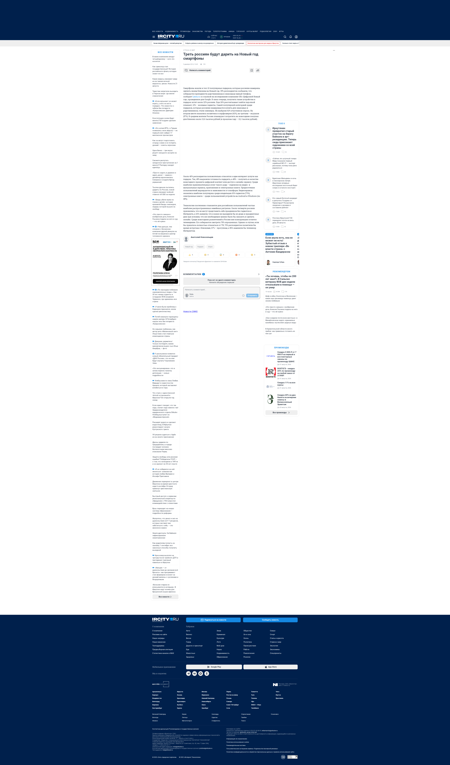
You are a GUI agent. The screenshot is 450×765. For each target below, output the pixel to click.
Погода (208, 31)
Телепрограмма (220, 31)
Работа (246, 649)
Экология (274, 646)
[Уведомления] (290, 37)
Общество (248, 631)
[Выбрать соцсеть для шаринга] (257, 70)
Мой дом (220, 646)
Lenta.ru (196, 96)
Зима (219, 631)
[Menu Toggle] (154, 37)
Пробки (225, 37)
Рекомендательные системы (236, 745)
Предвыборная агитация (162, 649)
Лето (219, 642)
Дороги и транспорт (194, 646)
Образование (222, 657)
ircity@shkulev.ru (178, 747)
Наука (219, 649)
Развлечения (249, 653)
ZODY (275, 31)
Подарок (200, 247)
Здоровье (190, 657)
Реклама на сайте (159, 634)
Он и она (247, 634)
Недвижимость (171, 31)
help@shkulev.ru (168, 750)
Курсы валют (252, 31)
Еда (187, 649)
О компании (157, 631)
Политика (248, 642)
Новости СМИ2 (190, 311)
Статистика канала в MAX (163, 653)
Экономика (274, 649)
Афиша (231, 31)
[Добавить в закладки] (251, 70)
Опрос (210, 247)
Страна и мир (275, 642)
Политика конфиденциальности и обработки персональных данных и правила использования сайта (260, 752)
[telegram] (188, 673)
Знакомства (197, 31)
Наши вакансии (158, 642)
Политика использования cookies (237, 742)
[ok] (206, 673)
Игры (281, 31)
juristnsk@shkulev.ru (205, 748)
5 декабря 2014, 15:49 (190, 64)
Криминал (221, 634)
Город (188, 642)
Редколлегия (265, 31)
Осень (246, 638)
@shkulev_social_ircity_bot (248, 732)
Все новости (157, 31)
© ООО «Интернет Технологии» (190, 757)
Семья (272, 631)
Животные (190, 653)
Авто (188, 631)
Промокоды (185, 31)
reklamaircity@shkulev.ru (270, 730)
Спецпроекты (275, 653)
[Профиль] (296, 37)
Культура (220, 638)
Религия (247, 657)
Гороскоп (240, 31)
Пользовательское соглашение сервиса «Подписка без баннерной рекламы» (252, 749)
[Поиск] (285, 37)
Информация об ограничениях (236, 739)
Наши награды (158, 638)
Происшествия (250, 646)
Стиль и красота (277, 638)
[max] (200, 673)
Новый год (189, 247)
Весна (188, 638)
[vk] (194, 673)
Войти (192, 296)
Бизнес (189, 634)
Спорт (272, 634)
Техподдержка (158, 646)
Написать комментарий (199, 70)
